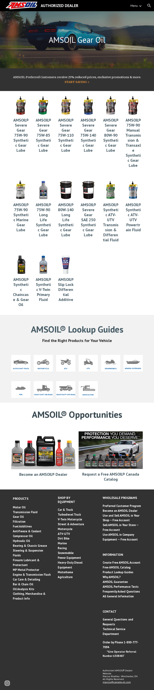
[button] (149, 5)
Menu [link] (134, 6)
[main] (77, 40)
